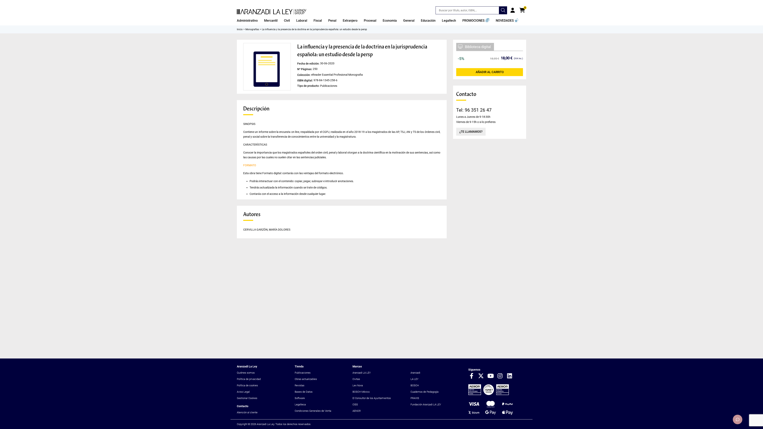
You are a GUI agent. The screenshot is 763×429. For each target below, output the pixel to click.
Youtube (490, 376)
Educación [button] (428, 20)
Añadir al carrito (490, 72)
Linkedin (509, 376)
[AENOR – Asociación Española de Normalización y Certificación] (488, 394)
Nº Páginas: (305, 69)
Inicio (240, 29)
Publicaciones (303, 372)
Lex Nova (357, 385)
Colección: (304, 74)
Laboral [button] (301, 20)
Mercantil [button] (271, 20)
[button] (476, 20)
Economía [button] (390, 20)
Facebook (471, 376)
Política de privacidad (249, 379)
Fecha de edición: (308, 63)
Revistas (299, 385)
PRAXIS (415, 398)
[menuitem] (247, 20)
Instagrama (500, 376)
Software (300, 398)
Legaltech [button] (449, 20)
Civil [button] (287, 20)
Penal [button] (332, 20)
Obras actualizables (306, 379)
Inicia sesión (513, 10)
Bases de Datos (304, 391)
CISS (355, 404)
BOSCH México (361, 391)
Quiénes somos (246, 372)
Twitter (481, 376)
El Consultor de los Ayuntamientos (371, 398)
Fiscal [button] (318, 20)
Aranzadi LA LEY (361, 372)
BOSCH (415, 385)
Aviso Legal (243, 391)
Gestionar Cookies (247, 398)
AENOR (356, 410)
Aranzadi (415, 372)
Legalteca (300, 404)
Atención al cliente (247, 412)
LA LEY (414, 379)
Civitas (356, 379)
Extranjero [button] (350, 20)
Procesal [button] (370, 20)
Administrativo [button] (247, 20)
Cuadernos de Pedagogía (425, 391)
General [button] (408, 20)
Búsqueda (503, 10)
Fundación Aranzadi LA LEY (426, 404)
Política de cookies (247, 385)
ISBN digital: (305, 80)
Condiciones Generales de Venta (313, 410)
